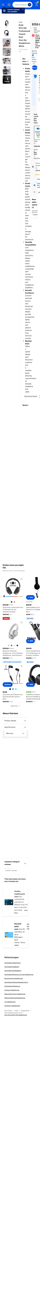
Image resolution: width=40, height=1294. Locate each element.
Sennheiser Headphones (12, 963)
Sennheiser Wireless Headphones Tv (16, 982)
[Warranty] (23, 733)
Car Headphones (9, 1002)
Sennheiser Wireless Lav (12, 986)
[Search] (29, 4)
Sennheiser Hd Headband (12, 970)
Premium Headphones (11, 990)
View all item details (30, 396)
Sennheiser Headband (11, 967)
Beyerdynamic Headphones (13, 978)
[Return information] (33, 64)
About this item (10, 713)
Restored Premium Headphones (14, 994)
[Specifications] (25, 727)
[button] (23, 61)
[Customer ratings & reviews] (25, 862)
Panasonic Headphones (12, 1006)
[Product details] (25, 720)
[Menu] (3, 4)
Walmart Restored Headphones (14, 998)
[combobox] (22, 5)
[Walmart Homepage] (9, 4)
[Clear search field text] (26, 5)
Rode (20, 22)
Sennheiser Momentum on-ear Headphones (18, 974)
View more (14, 706)
